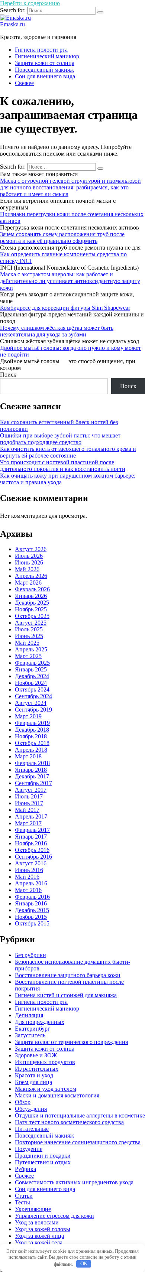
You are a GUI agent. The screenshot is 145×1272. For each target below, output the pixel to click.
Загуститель (30, 1035)
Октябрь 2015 (32, 923)
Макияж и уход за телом (45, 1089)
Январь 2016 (31, 903)
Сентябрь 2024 (33, 696)
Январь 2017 (31, 836)
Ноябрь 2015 (31, 917)
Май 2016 (27, 877)
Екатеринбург (32, 1028)
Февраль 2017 (32, 830)
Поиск (8, 374)
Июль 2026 (29, 556)
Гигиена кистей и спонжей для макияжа (66, 995)
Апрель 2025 (31, 649)
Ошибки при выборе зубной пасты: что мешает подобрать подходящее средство (60, 438)
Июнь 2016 (29, 870)
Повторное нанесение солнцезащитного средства (78, 1142)
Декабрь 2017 (32, 776)
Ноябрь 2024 (31, 683)
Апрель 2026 (31, 576)
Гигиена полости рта (41, 49)
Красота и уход (34, 1075)
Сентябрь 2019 (33, 709)
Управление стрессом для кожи (54, 1216)
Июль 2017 (29, 796)
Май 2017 (27, 810)
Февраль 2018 (32, 763)
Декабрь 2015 (32, 910)
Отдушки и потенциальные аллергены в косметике (80, 1115)
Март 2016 (28, 890)
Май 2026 (27, 569)
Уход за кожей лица (39, 1236)
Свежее (24, 83)
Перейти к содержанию (30, 3)
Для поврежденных (39, 1022)
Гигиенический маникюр (47, 56)
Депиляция (29, 1015)
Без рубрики (30, 955)
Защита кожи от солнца (44, 63)
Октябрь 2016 (32, 850)
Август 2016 (30, 863)
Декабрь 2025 (32, 602)
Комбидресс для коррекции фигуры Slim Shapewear (65, 308)
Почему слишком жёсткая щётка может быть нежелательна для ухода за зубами (56, 331)
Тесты (22, 1202)
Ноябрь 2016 (31, 843)
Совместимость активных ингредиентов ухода (74, 1182)
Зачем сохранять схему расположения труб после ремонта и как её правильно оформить (62, 237)
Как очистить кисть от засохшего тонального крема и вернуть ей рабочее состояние (68, 452)
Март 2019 (28, 716)
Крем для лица (33, 1082)
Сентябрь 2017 (33, 783)
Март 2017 (28, 823)
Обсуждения (31, 1109)
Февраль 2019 (32, 723)
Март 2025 (28, 656)
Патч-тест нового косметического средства (69, 1122)
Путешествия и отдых (43, 1162)
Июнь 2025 (29, 636)
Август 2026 (30, 549)
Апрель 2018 (31, 749)
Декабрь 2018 (32, 729)
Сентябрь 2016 (33, 856)
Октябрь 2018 (32, 743)
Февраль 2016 (32, 897)
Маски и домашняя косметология (57, 1095)
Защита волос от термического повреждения (71, 1042)
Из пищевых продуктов (45, 1062)
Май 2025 (27, 643)
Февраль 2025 (32, 663)
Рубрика (25, 1169)
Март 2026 (28, 582)
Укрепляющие (33, 1209)
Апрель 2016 (31, 883)
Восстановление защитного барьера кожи (67, 975)
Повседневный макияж (44, 69)
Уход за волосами (37, 1222)
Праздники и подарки (43, 1155)
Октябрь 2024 (32, 689)
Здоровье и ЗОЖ (36, 1055)
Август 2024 (30, 703)
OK (83, 1263)
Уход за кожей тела (38, 1242)
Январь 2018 (31, 770)
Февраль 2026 (32, 589)
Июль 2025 (29, 629)
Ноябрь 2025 (31, 609)
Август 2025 (30, 622)
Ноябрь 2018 (31, 736)
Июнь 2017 (29, 803)
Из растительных (36, 1069)
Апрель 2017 (31, 816)
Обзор (22, 1102)
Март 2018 (28, 756)
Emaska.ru (12, 24)
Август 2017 (30, 790)
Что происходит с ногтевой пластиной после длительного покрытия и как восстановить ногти (62, 465)
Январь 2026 (31, 596)
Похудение (28, 1149)
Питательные (32, 1129)
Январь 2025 (31, 669)
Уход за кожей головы (42, 1229)
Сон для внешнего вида (45, 76)
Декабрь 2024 (32, 676)
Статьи (24, 1196)
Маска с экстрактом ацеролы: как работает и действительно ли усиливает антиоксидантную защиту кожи (70, 281)
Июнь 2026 (29, 562)
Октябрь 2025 (32, 616)
